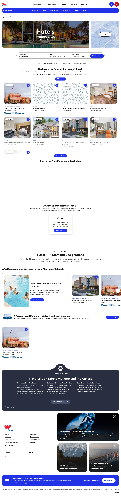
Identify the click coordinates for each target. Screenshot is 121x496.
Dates (50, 54)
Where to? (22, 54)
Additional (75, 54)
